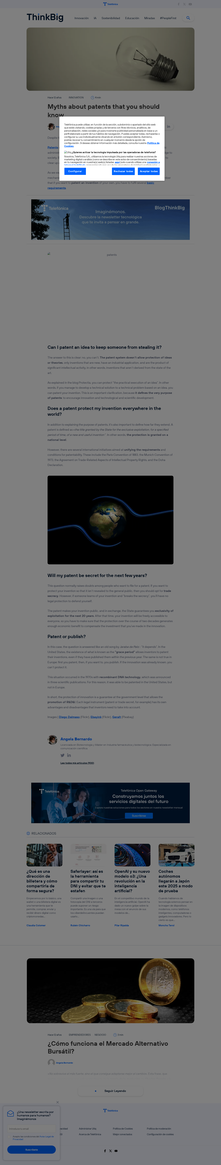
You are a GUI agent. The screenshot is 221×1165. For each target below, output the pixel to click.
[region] (112, 149)
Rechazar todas (123, 171)
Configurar (75, 171)
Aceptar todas (149, 171)
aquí (117, 162)
